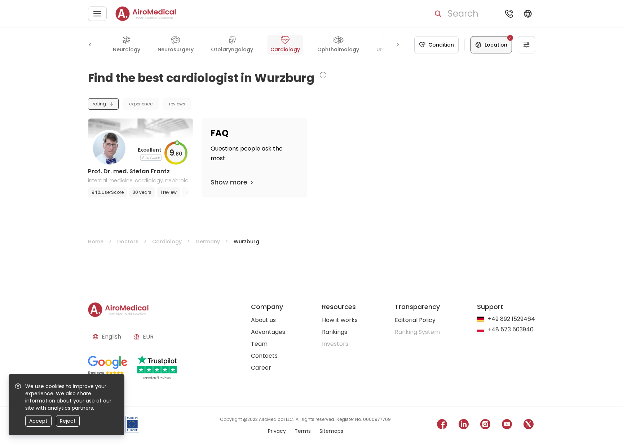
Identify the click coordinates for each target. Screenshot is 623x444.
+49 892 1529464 (511, 319)
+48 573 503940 (511, 330)
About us (263, 320)
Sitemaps (331, 431)
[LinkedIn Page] (463, 425)
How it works (340, 320)
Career (261, 368)
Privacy (277, 431)
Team (259, 344)
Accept (38, 421)
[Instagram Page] (485, 425)
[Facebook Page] (442, 425)
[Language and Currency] (528, 13)
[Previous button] (90, 45)
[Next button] (397, 45)
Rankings (334, 332)
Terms (303, 431)
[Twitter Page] (528, 425)
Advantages (268, 332)
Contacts (264, 356)
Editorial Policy (415, 320)
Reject (68, 421)
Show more (229, 182)
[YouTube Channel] (506, 425)
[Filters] (526, 44)
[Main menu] (97, 13)
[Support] (509, 13)
